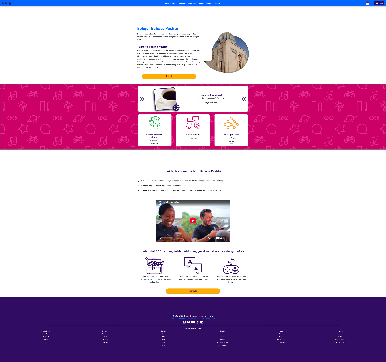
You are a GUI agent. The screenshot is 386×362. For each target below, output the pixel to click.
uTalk (177, 316)
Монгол (163, 345)
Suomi (281, 334)
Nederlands (46, 334)
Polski (163, 339)
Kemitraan (219, 3)
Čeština (340, 336)
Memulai (169, 76)
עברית (163, 336)
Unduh (212, 318)
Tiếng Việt (105, 342)
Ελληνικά (46, 336)
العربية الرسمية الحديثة (340, 342)
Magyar (340, 334)
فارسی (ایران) (281, 339)
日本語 (281, 336)
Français (104, 331)
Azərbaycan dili (222, 345)
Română (222, 339)
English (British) (46, 331)
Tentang (181, 3)
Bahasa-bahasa (169, 3)
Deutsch (163, 331)
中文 (222, 336)
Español (222, 331)
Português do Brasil (222, 342)
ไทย (46, 342)
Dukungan (192, 3)
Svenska (104, 334)
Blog (207, 318)
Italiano (281, 331)
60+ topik (151, 279)
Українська (281, 342)
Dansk (222, 334)
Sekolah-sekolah (205, 3)
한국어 (164, 342)
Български (105, 339)
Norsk (163, 334)
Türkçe (105, 336)
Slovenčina (46, 339)
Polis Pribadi (191, 318)
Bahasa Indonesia (340, 339)
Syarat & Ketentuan (178, 318)
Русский (340, 331)
